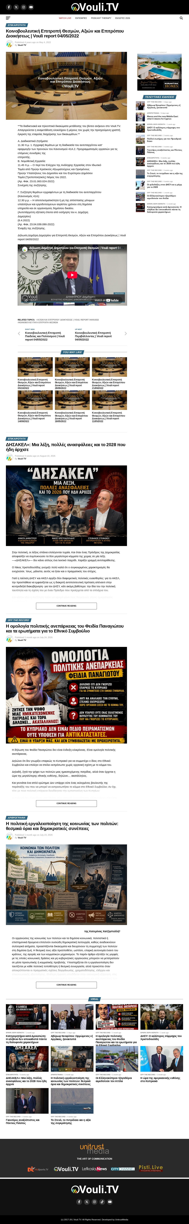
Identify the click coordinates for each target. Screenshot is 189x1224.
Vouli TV (22, 45)
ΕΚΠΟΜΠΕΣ (81, 18)
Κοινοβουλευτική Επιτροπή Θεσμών (38, 323)
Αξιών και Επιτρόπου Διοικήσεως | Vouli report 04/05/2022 (68, 320)
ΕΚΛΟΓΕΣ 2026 (122, 18)
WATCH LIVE (65, 18)
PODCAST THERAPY (101, 18)
